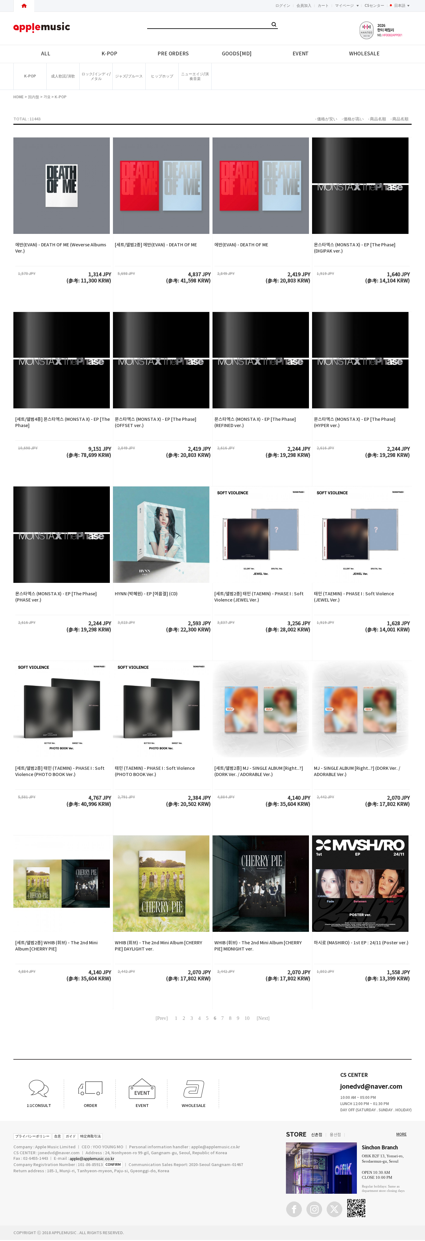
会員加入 (304, 5)
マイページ (344, 5)
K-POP (109, 54)
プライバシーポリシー (32, 1136)
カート (323, 5)
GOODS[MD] (237, 54)
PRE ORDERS (173, 54)
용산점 (335, 1134)
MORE (401, 1134)
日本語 (399, 5)
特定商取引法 (90, 1136)
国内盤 (33, 97)
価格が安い (327, 119)
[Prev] (162, 1018)
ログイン (282, 5)
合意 (57, 1136)
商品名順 (378, 119)
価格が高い (353, 119)
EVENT (300, 54)
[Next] (263, 1018)
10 (247, 1018)
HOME (18, 97)
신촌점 (316, 1134)
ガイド (71, 1136)
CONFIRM (113, 1165)
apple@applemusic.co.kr (92, 1158)
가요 (47, 97)
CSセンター (374, 5)
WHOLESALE (364, 54)
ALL (45, 54)
